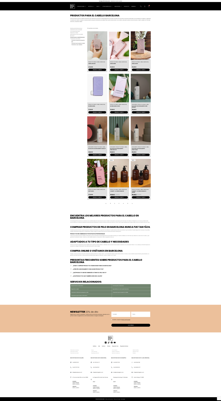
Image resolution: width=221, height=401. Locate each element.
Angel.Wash (135, 63)
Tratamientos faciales (74, 351)
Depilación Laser (135, 351)
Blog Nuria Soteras (124, 346)
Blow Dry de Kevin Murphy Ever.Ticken (138, 149)
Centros (103, 346)
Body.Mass (91, 191)
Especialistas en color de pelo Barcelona (121, 289)
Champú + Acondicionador (117, 191)
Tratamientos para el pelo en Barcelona (79, 295)
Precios (108, 346)
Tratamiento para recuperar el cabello (78, 43)
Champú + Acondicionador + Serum (139, 192)
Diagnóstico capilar (75, 289)
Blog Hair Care (115, 346)
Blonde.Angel (91, 106)
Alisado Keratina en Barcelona (77, 285)
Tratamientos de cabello (74, 353)
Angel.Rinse (113, 63)
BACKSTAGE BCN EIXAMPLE (118, 358)
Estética (90, 6)
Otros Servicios (107, 6)
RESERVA (133, 6)
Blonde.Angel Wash (115, 106)
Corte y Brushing (94, 351)
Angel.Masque (91, 63)
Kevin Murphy (134, 104)
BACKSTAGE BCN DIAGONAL (98, 358)
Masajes (134, 353)
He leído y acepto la (121, 319)
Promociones (80, 6)
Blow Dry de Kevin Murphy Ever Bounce (139, 107)
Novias (92, 350)
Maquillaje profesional (95, 353)
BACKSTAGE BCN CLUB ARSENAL (140, 358)
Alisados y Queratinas (115, 351)
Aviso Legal (123, 399)
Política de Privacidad (126, 319)
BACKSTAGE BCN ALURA (77, 358)
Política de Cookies (117, 399)
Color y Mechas (114, 350)
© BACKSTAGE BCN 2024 (100, 399)
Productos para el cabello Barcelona (77, 37)
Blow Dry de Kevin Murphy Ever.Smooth (116, 149)
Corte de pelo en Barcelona (118, 285)
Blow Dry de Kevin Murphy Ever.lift (97, 148)
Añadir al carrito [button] (97, 69)
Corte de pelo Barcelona (75, 31)
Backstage (117, 6)
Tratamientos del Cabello (75, 38)
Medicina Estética (136, 350)
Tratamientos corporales (74, 350)
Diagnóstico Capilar (74, 32)
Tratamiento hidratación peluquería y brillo (79, 292)
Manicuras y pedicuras (116, 353)
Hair (97, 6)
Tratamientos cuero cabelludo (76, 44)
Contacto (126, 6)
